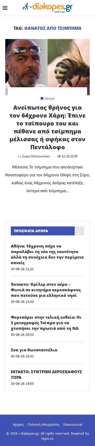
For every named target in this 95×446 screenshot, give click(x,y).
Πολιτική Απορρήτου (43, 424)
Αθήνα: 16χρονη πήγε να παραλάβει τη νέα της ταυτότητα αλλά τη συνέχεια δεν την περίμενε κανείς (47, 254)
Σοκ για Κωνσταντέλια (34, 349)
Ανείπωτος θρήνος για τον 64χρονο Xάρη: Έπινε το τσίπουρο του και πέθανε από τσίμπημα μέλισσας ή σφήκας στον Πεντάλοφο (48, 127)
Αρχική (18, 424)
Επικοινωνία (72, 424)
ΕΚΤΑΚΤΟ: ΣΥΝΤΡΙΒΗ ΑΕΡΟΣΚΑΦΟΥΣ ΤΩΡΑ (46, 374)
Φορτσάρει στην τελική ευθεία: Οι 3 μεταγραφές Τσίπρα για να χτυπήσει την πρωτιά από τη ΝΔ (46, 322)
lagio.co (47, 438)
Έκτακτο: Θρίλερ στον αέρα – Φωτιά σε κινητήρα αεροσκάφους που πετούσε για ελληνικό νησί (46, 290)
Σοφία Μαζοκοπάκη (36, 156)
